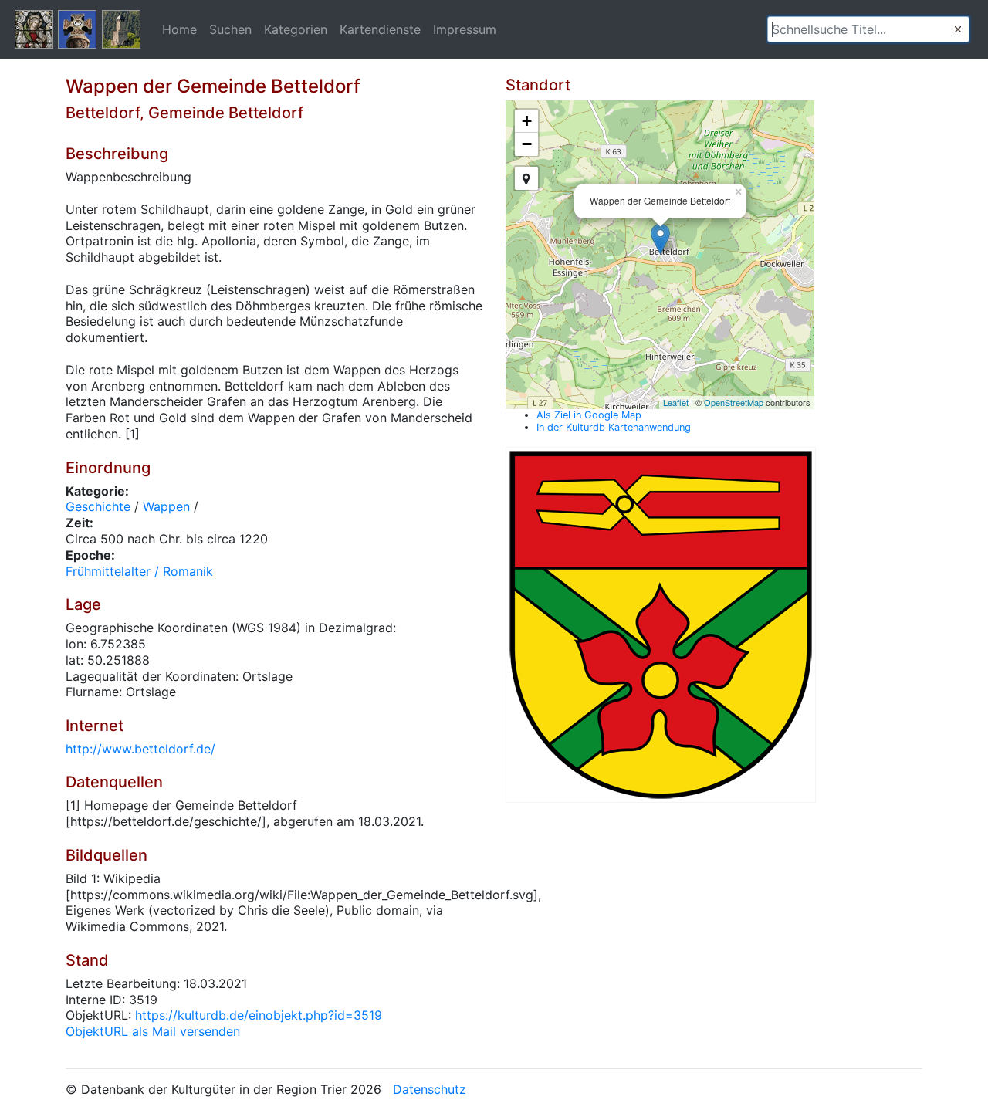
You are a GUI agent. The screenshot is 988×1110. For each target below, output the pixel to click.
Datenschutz (429, 1089)
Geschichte (98, 506)
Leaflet (676, 402)
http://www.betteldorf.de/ (140, 748)
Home (179, 29)
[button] (958, 29)
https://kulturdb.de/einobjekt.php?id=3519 (258, 1015)
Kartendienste (380, 29)
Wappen (166, 506)
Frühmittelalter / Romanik (139, 571)
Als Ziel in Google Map (588, 415)
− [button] (527, 144)
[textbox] (868, 29)
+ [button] (527, 120)
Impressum (464, 29)
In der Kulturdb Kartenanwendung (613, 427)
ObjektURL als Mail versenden (153, 1031)
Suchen (230, 29)
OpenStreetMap (733, 402)
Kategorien (295, 29)
